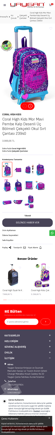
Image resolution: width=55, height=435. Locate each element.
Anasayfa (4, 17)
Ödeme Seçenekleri (10, 235)
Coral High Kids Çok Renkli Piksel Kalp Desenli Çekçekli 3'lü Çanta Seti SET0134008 (41, 290)
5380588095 (13, 392)
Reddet (36, 411)
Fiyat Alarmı (33, 247)
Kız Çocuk (13, 16)
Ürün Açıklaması (9, 230)
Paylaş (5, 247)
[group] (27, 65)
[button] (25, 106)
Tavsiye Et (17, 247)
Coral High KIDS (11, 114)
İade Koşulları (7, 240)
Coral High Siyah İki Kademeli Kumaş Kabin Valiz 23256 (13, 290)
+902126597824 (15, 384)
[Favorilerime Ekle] (20, 268)
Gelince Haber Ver (27, 222)
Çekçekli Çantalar (23, 16)
